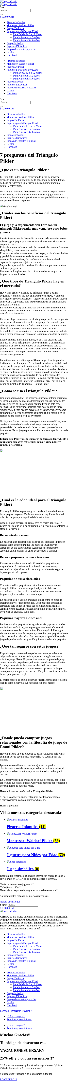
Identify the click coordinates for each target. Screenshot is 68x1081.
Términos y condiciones (19, 1019)
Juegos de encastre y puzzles (21, 141)
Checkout (12, 146)
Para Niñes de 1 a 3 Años (26, 129)
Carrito (10, 143)
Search (3, 904)
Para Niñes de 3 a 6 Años (26, 132)
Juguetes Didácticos (17, 138)
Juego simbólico (15, 135)
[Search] (1, 106)
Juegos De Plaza (15, 120)
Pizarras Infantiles (16, 114)
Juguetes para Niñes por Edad (22, 123)
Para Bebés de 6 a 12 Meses (27, 126)
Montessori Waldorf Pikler (20, 117)
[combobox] (15, 102)
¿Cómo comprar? (16, 1016)
